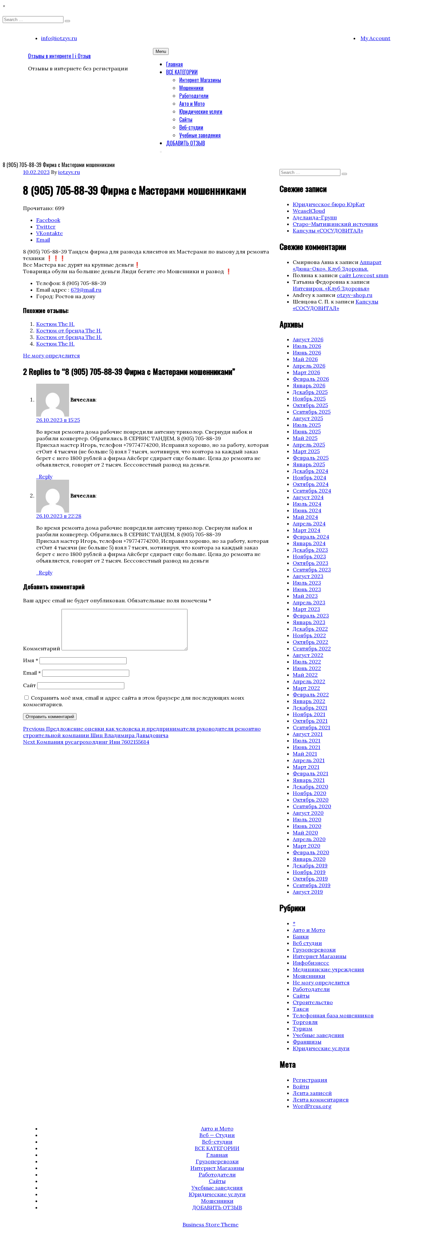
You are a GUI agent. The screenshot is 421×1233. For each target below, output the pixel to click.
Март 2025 (306, 451)
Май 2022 (305, 674)
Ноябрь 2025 (309, 398)
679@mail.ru (86, 289)
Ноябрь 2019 (309, 872)
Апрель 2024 (309, 523)
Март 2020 (306, 845)
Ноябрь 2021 (309, 714)
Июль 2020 (307, 819)
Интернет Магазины (200, 80)
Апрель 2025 (309, 444)
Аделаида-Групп (315, 217)
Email (32, 672)
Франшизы (307, 1041)
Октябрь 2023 (310, 563)
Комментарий (41, 648)
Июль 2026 (307, 346)
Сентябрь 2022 (312, 648)
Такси (301, 1008)
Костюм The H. (55, 324)
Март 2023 (306, 609)
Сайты (185, 119)
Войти (301, 1086)
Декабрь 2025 (310, 392)
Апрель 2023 (309, 602)
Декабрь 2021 (310, 707)
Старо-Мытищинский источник (335, 224)
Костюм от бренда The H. (69, 330)
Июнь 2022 (307, 668)
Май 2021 (305, 753)
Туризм (302, 1028)
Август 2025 (308, 418)
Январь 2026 (309, 385)
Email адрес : (52, 289)
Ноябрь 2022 (309, 635)
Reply (45, 476)
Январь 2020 (309, 859)
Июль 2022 (307, 661)
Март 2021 (306, 766)
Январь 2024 (309, 543)
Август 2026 (308, 339)
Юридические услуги (200, 111)
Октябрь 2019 (310, 878)
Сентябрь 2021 (311, 727)
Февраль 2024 (311, 536)
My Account (375, 38)
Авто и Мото (192, 104)
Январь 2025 (309, 464)
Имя (30, 660)
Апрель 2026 (309, 365)
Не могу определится (51, 355)
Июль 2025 (307, 425)
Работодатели (194, 96)
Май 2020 (305, 832)
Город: (45, 296)
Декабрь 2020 (310, 786)
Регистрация (310, 1079)
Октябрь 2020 (311, 799)
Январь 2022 (309, 701)
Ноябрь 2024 (309, 477)
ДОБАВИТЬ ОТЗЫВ (185, 143)
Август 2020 (308, 813)
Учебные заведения (200, 135)
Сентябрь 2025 (312, 411)
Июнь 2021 (306, 747)
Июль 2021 (306, 740)
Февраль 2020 (311, 852)
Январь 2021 (309, 780)
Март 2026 (306, 372)
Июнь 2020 (307, 826)
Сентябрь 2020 (312, 806)
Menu (161, 51)
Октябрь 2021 (310, 720)
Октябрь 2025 (310, 405)
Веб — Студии (217, 1135)
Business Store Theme (210, 1224)
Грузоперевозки (314, 949)
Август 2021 (308, 734)
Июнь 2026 (307, 352)
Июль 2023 (307, 582)
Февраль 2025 (311, 457)
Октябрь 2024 (311, 484)
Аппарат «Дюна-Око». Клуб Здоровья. (337, 265)
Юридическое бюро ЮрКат (329, 204)
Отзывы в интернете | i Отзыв (59, 56)
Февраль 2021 (310, 773)
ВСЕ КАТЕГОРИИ (182, 72)
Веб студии (307, 943)
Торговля (305, 1022)
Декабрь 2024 (310, 471)
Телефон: (48, 283)
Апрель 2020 (309, 839)
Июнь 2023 (307, 589)
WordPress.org (312, 1106)
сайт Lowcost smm (363, 275)
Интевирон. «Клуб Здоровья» (331, 288)
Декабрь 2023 (310, 549)
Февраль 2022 (311, 694)
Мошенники (191, 88)
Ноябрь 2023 (309, 556)
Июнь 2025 (307, 431)
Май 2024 (305, 517)
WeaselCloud (309, 210)
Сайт (29, 685)
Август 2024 (308, 497)
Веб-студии (191, 127)
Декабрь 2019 (310, 865)
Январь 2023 (309, 622)
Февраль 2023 (311, 615)
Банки (301, 936)
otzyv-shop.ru (354, 295)
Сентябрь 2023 (312, 569)
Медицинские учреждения (328, 969)
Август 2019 (308, 891)
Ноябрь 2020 (309, 793)
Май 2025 (305, 438)
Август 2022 (308, 655)
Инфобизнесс (311, 962)
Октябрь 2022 (310, 642)
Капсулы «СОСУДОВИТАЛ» (328, 230)
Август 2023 (308, 576)
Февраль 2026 (311, 378)
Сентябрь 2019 (312, 885)
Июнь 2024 (307, 510)
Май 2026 (305, 359)
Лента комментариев (321, 1099)
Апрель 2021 (309, 760)
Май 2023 (305, 595)
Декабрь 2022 (310, 628)
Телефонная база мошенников (333, 1015)
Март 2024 (306, 530)
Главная (174, 64)
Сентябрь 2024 (312, 490)
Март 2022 (306, 688)
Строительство (313, 1002)
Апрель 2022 (309, 681)
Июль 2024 (307, 503)
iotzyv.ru (69, 172)
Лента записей (312, 1093)
